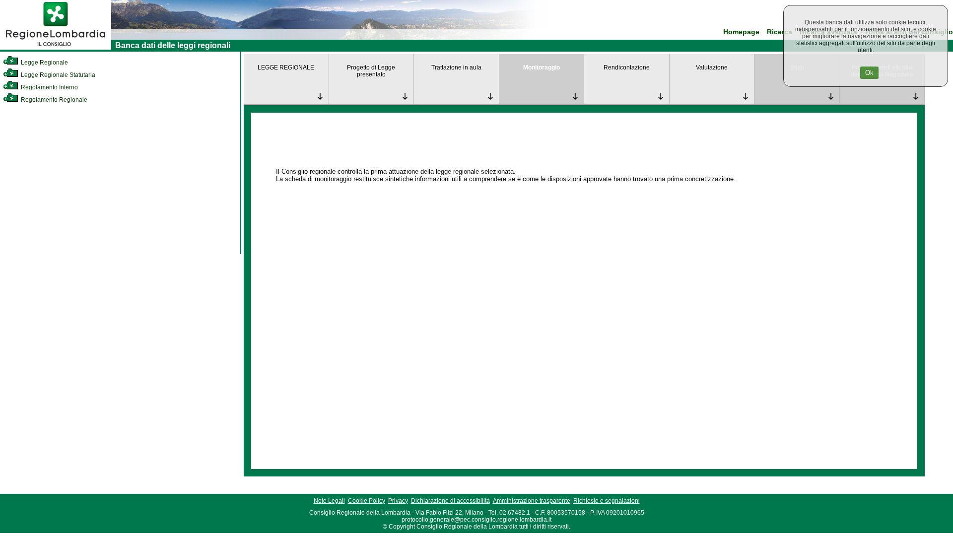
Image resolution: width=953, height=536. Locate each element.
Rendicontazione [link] (627, 67)
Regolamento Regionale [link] (53, 99)
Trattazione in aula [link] (456, 67)
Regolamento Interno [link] (48, 87)
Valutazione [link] (712, 67)
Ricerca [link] (779, 32)
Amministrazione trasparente (531, 500)
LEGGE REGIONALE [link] (286, 67)
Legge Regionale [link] (43, 62)
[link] (55, 47)
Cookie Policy (366, 500)
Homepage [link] (741, 32)
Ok (869, 72)
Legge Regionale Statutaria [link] (57, 74)
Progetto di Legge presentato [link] (371, 71)
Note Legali (329, 500)
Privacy (398, 500)
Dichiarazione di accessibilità (450, 500)
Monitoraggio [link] (541, 67)
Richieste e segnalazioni (606, 500)
